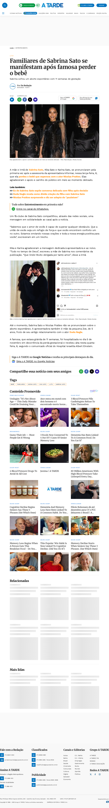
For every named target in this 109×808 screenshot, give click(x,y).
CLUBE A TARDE (87, 5)
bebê (12, 384)
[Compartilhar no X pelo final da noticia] (92, 371)
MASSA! (92, 761)
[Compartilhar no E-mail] (35, 99)
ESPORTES (61, 13)
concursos (67, 769)
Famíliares (21, 384)
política (77, 774)
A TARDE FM (94, 758)
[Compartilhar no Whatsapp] (19, 99)
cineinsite (67, 766)
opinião (77, 771)
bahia (65, 758)
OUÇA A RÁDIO (28, 5)
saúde (65, 763)
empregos (78, 761)
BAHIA (76, 13)
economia (67, 779)
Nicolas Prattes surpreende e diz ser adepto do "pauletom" (46, 197)
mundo (77, 769)
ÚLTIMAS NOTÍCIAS (16, 13)
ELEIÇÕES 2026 (31, 13)
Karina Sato (32, 384)
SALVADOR (69, 13)
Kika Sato (42, 384)
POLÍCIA (82, 13)
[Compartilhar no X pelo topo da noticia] (30, 99)
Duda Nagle (76, 332)
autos (65, 755)
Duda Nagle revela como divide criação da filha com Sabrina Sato (49, 194)
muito (77, 766)
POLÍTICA (53, 13)
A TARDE (93, 755)
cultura (66, 771)
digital (65, 774)
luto (51, 384)
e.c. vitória (79, 758)
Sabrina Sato (36, 169)
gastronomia (79, 763)
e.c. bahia (78, 755)
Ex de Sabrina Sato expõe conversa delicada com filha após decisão (50, 190)
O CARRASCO (91, 13)
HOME (12, 48)
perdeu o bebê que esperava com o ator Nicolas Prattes (49, 176)
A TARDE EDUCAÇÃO (97, 764)
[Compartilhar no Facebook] (25, 99)
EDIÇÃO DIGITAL (102, 13)
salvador (66, 777)
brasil (65, 761)
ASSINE (101, 5)
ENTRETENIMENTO (22, 48)
